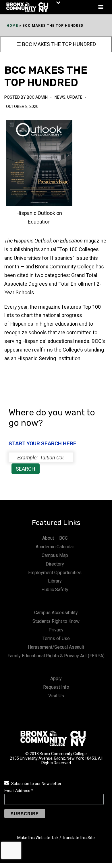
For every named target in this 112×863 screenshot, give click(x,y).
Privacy (56, 630)
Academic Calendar (55, 546)
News (60, 97)
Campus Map (55, 555)
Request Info (56, 687)
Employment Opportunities (55, 572)
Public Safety (54, 589)
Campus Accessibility (56, 612)
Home (12, 26)
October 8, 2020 (22, 106)
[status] (41, 457)
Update (74, 97)
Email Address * (18, 790)
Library (55, 581)
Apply (56, 678)
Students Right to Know (56, 621)
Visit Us (56, 695)
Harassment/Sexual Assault (56, 647)
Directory (55, 564)
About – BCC (55, 538)
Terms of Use (56, 638)
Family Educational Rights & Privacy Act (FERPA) (56, 655)
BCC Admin (37, 97)
